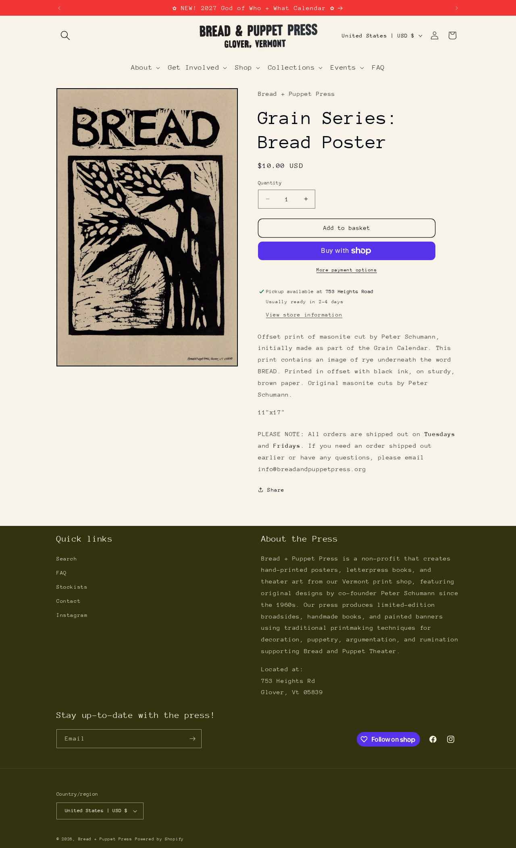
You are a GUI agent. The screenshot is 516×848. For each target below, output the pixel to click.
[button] (65, 35)
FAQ (61, 573)
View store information (304, 315)
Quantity (270, 183)
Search (66, 559)
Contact (68, 601)
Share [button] (276, 490)
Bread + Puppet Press (105, 839)
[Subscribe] (192, 738)
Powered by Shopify (159, 839)
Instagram (71, 615)
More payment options (346, 270)
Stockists (71, 587)
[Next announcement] (457, 8)
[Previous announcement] (59, 8)
